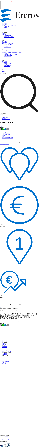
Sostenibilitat (4, 41)
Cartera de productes (7, 35)
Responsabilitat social (7, 47)
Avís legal (4, 437)
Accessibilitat (4, 362)
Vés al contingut (3, 0)
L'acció (5, 53)
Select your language (3, 73)
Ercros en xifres (4, 25)
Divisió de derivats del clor (8, 36)
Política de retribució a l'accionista (7, 137)
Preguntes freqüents (5, 361)
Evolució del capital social (4, 144)
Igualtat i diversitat (10, 43)
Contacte (5, 31)
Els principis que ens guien (12, 25)
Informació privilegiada (8, 55)
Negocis (5, 27)
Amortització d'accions (6, 133)
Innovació (6, 46)
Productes (4, 33)
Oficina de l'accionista (11, 52)
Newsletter (6, 68)
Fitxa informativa (7, 66)
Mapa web (4, 363)
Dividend (3, 135)
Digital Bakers (6, 436)
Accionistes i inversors (6, 50)
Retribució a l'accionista (6, 119)
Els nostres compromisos (8, 44)
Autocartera (2, 126)
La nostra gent (6, 30)
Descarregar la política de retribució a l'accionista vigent (9, 299)
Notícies (5, 64)
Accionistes (6, 57)
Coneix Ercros (6, 26)
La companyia (4, 23)
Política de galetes (5, 438)
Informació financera (7, 56)
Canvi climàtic (4, 43)
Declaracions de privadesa (6, 439)
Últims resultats (4, 52)
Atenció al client (7, 39)
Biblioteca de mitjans (7, 65)
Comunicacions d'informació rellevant (10, 54)
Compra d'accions (5, 131)
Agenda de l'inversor (18, 52)
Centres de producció (7, 28)
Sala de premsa (4, 61)
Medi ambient (6, 45)
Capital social (6, 58)
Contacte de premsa (7, 63)
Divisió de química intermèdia (9, 37)
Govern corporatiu (7, 59)
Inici (3, 116)
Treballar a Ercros (7, 29)
